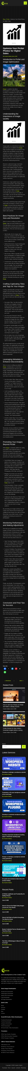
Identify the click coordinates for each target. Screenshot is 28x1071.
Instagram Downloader (6, 1023)
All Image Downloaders (6, 999)
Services (3, 1007)
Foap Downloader (5, 997)
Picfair (7, 19)
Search (4, 743)
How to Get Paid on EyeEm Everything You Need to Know (13, 918)
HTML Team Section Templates (8, 1034)
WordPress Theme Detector (7, 1046)
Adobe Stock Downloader (7, 995)
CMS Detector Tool (5, 1044)
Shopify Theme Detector (7, 1048)
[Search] (24, 746)
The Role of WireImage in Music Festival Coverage (13, 941)
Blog (4, 19)
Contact (3, 1013)
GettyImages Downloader (7, 993)
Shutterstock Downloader (7, 991)
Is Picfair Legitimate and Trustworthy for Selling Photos (13, 894)
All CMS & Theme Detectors (7, 1052)
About (2, 1005)
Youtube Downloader (6, 1022)
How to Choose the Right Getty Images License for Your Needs (13, 906)
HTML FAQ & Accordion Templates (9, 1036)
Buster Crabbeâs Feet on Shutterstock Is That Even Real (13, 930)
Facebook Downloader (6, 1020)
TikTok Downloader (5, 1025)
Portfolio (3, 1009)
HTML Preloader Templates (7, 1038)
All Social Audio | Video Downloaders (9, 1027)
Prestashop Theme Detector (7, 1050)
